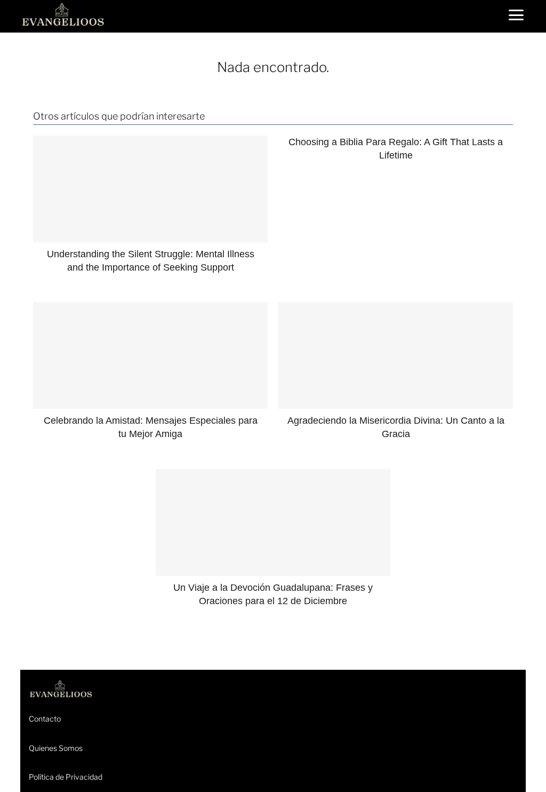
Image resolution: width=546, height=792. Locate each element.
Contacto (45, 718)
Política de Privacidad (65, 776)
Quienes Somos (56, 748)
